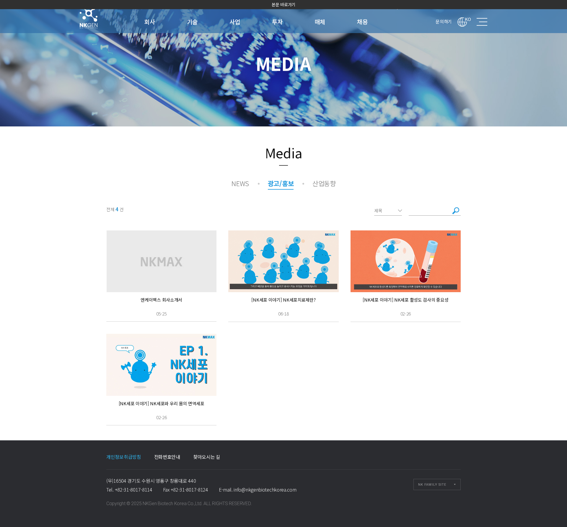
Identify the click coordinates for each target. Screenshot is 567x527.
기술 (192, 21)
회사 (149, 21)
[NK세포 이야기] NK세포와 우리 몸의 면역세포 (161, 403)
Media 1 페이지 (96, 16)
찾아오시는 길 (206, 456)
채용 (362, 21)
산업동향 (324, 183)
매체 (320, 21)
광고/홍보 (281, 183)
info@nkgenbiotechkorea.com (265, 489)
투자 (277, 21)
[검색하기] (456, 210)
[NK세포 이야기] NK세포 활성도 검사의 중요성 (405, 300)
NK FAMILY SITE (432, 485)
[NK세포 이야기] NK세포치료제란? (283, 300)
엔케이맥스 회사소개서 (161, 300)
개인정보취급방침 (123, 456)
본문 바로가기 (283, 4)
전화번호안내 (167, 456)
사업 (234, 21)
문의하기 (444, 21)
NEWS (240, 183)
